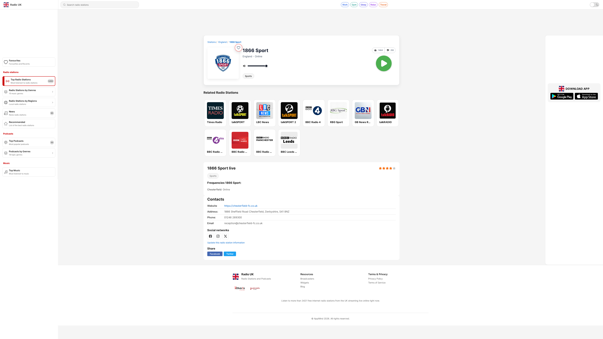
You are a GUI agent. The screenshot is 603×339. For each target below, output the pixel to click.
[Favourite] (238, 47)
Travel (383, 4)
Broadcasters (307, 278)
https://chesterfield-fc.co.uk (241, 205)
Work (345, 4)
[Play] (384, 63)
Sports (248, 76)
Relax (373, 4)
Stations (211, 42)
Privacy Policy (375, 278)
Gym (354, 4)
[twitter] (225, 236)
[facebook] (210, 236)
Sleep (363, 4)
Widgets (304, 282)
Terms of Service (377, 282)
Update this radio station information (226, 242)
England (222, 42)
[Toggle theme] (594, 4)
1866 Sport (235, 42)
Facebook (215, 254)
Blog (302, 286)
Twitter (230, 254)
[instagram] (218, 236)
